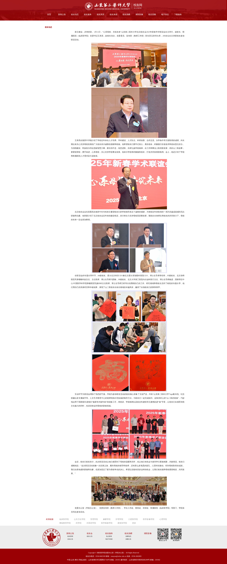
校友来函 (113, 14)
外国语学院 (91, 523)
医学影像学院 (148, 519)
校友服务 (88, 14)
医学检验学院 (106, 523)
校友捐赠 (126, 14)
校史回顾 (152, 14)
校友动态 (75, 14)
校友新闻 (70, 536)
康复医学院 (122, 523)
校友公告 (89, 536)
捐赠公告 (128, 539)
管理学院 (94, 519)
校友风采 (100, 14)
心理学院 (163, 519)
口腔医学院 (133, 519)
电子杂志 (165, 14)
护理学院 (119, 519)
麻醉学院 (107, 519)
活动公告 (70, 539)
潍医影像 (139, 14)
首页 (49, 14)
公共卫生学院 (79, 519)
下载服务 (178, 14)
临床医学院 (64, 519)
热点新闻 (109, 536)
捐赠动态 (128, 536)
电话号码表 (109, 539)
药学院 (78, 523)
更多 (134, 523)
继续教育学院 (65, 523)
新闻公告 (62, 14)
